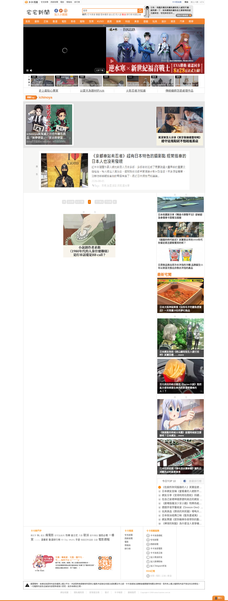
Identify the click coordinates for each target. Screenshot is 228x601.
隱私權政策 (79, 592)
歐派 (124, 14)
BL (38, 535)
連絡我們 (132, 592)
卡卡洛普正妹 (156, 553)
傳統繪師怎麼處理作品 (179, 90)
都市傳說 (94, 535)
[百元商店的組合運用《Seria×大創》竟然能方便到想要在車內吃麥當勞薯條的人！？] (180, 378)
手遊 (77, 539)
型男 (91, 21)
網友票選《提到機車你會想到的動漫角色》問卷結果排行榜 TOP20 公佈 (183, 519)
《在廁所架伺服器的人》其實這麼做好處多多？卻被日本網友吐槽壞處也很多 (183, 487)
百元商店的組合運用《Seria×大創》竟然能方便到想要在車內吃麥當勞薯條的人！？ (180, 387)
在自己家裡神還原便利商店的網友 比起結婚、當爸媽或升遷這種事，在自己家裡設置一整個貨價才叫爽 (183, 499)
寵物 (82, 21)
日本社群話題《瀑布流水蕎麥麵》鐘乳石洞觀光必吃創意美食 (180, 470)
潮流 (173, 21)
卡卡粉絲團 (176, 2)
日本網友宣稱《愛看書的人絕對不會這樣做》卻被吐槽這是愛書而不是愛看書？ (183, 491)
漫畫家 (44, 539)
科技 (127, 21)
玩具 (154, 21)
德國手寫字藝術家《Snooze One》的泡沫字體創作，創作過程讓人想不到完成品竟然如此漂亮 (183, 507)
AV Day (64, 540)
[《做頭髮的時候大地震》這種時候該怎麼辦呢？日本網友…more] (180, 429)
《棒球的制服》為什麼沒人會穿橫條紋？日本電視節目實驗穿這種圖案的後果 (183, 523)
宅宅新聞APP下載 (65, 11)
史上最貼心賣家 (48, 90)
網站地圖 (64, 592)
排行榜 (77, 2)
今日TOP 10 (169, 481)
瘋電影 (49, 535)
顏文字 (33, 535)
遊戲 (145, 21)
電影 (62, 2)
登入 (220, 598)
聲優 (98, 14)
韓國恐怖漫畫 (87, 540)
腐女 (43, 535)
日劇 (96, 540)
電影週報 (104, 539)
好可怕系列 (60, 535)
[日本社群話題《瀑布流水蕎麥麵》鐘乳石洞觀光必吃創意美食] (180, 458)
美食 (136, 21)
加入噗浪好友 (61, 11)
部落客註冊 (94, 592)
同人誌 (118, 14)
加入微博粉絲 (156, 561)
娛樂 (118, 21)
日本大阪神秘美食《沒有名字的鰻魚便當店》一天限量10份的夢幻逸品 (180, 309)
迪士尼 (112, 14)
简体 (186, 2)
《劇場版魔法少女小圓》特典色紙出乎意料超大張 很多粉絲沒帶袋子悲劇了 (183, 503)
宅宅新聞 (44, 2)
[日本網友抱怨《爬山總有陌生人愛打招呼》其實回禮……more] (180, 348)
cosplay (37, 540)
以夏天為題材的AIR (92, 90)
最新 (37, 21)
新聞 (152, 576)
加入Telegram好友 (158, 566)
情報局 (69, 2)
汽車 (182, 21)
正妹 (46, 21)
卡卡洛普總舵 (156, 535)
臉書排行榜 (195, 481)
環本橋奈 (104, 14)
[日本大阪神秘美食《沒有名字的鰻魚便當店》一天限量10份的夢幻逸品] (180, 297)
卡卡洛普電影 (156, 548)
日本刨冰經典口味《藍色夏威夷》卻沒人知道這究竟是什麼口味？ (183, 515)
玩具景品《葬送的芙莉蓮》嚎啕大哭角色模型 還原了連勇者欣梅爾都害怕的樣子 (183, 511)
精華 (191, 21)
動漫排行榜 (54, 539)
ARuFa (72, 540)
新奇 (73, 21)
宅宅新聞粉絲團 (56, 11)
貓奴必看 (103, 535)
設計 (164, 21)
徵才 (107, 592)
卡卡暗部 (118, 592)
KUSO (100, 21)
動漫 (55, 21)
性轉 (67, 535)
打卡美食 (91, 14)
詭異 (109, 21)
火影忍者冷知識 (136, 90)
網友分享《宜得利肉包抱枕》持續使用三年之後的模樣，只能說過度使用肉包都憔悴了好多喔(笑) (183, 495)
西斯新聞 (54, 2)
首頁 (27, 21)
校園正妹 (137, 14)
